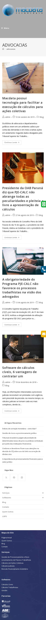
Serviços (6, 493)
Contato (5, 507)
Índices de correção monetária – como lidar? (19, 428)
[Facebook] (14, 477)
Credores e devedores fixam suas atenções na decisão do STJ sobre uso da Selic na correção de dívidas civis (21, 451)
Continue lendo (12, 141)
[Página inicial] (3, 49)
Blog (42, 117)
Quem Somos (8, 512)
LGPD (4, 516)
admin (7, 117)
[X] (6, 477)
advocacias (11, 49)
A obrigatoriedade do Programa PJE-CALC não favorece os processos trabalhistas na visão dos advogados (21, 287)
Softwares (6, 497)
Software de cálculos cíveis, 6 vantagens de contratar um (19, 371)
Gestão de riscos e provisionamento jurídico (19, 433)
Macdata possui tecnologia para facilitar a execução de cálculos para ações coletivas (22, 104)
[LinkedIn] (21, 477)
